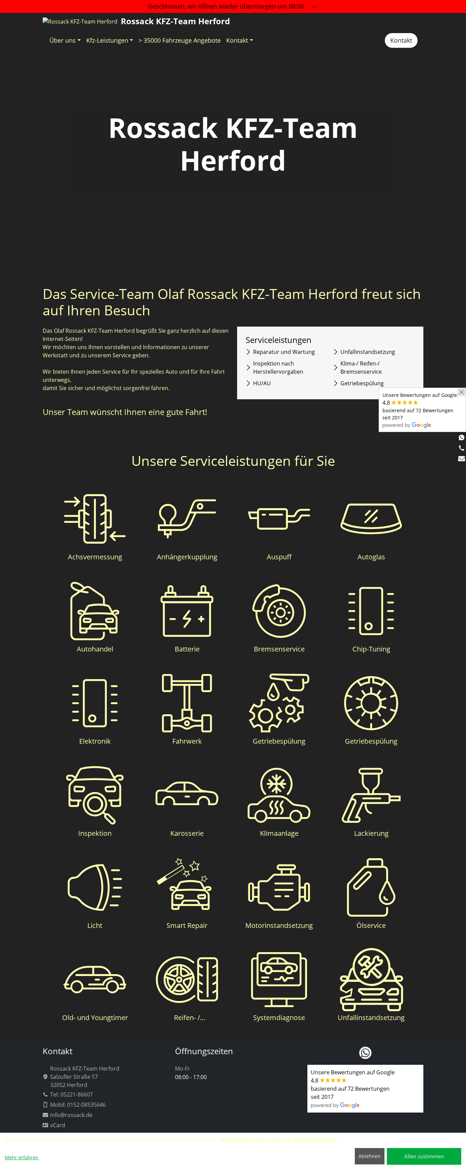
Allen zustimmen (424, 1156)
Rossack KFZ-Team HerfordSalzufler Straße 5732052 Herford (84, 1077)
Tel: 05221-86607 (71, 1094)
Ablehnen (370, 1156)
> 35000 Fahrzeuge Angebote (180, 40)
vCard (57, 1125)
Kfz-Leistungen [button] (107, 40)
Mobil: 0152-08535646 (78, 1104)
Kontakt (401, 40)
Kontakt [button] (237, 40)
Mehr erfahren (22, 1157)
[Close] (461, 392)
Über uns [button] (62, 40)
